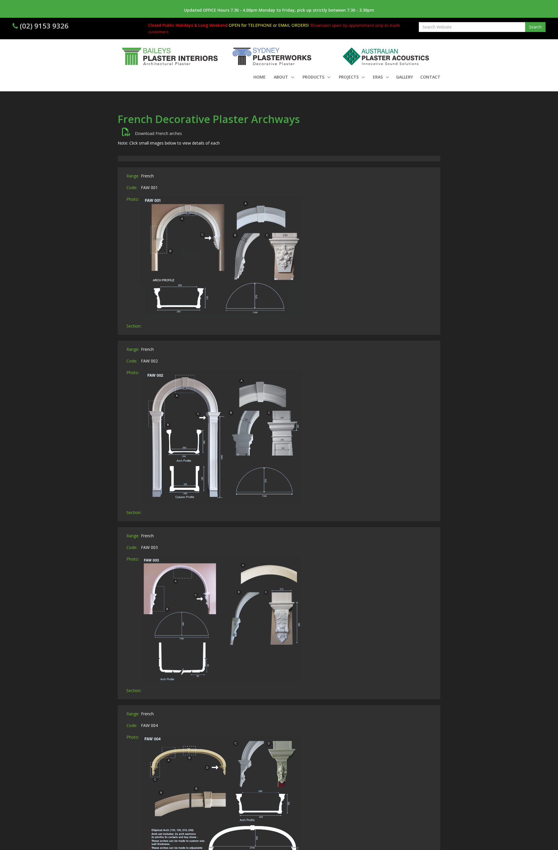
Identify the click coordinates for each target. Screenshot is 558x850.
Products (314, 77)
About (281, 77)
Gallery (404, 77)
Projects (349, 77)
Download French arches (156, 133)
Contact (430, 77)
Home (259, 77)
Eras (378, 77)
